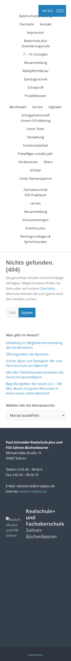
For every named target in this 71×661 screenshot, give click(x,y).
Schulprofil (36, 87)
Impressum (35, 32)
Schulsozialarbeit (35, 145)
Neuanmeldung (35, 62)
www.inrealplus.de (33, 491)
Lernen (35, 203)
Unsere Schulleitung (35, 120)
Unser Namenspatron (35, 178)
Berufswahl (18, 107)
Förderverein (28, 162)
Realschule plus (35, 41)
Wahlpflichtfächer (35, 71)
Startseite (27, 24)
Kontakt (45, 24)
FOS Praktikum (35, 195)
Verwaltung (35, 137)
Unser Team (35, 129)
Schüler (35, 170)
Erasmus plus (35, 228)
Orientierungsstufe (35, 46)
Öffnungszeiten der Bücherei (27, 354)
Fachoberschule (35, 190)
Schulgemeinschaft (35, 115)
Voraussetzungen (35, 220)
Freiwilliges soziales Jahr (35, 154)
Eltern (48, 162)
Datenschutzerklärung (35, 16)
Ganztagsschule (35, 79)
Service (37, 107)
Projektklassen (35, 96)
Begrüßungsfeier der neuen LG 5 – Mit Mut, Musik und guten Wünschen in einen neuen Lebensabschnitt (34, 388)
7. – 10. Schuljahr (35, 54)
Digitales (55, 107)
